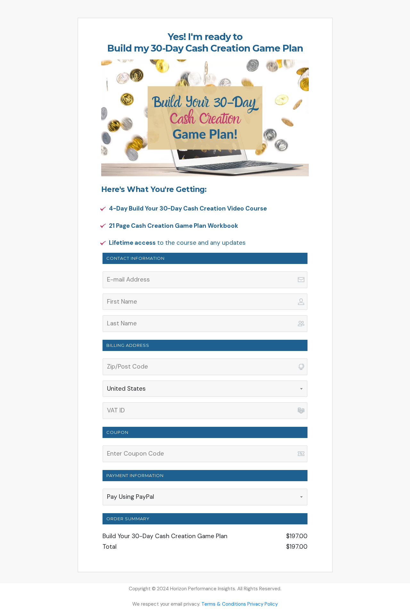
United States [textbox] (126, 389)
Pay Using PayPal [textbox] (130, 497)
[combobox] (205, 389)
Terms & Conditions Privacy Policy (239, 604)
